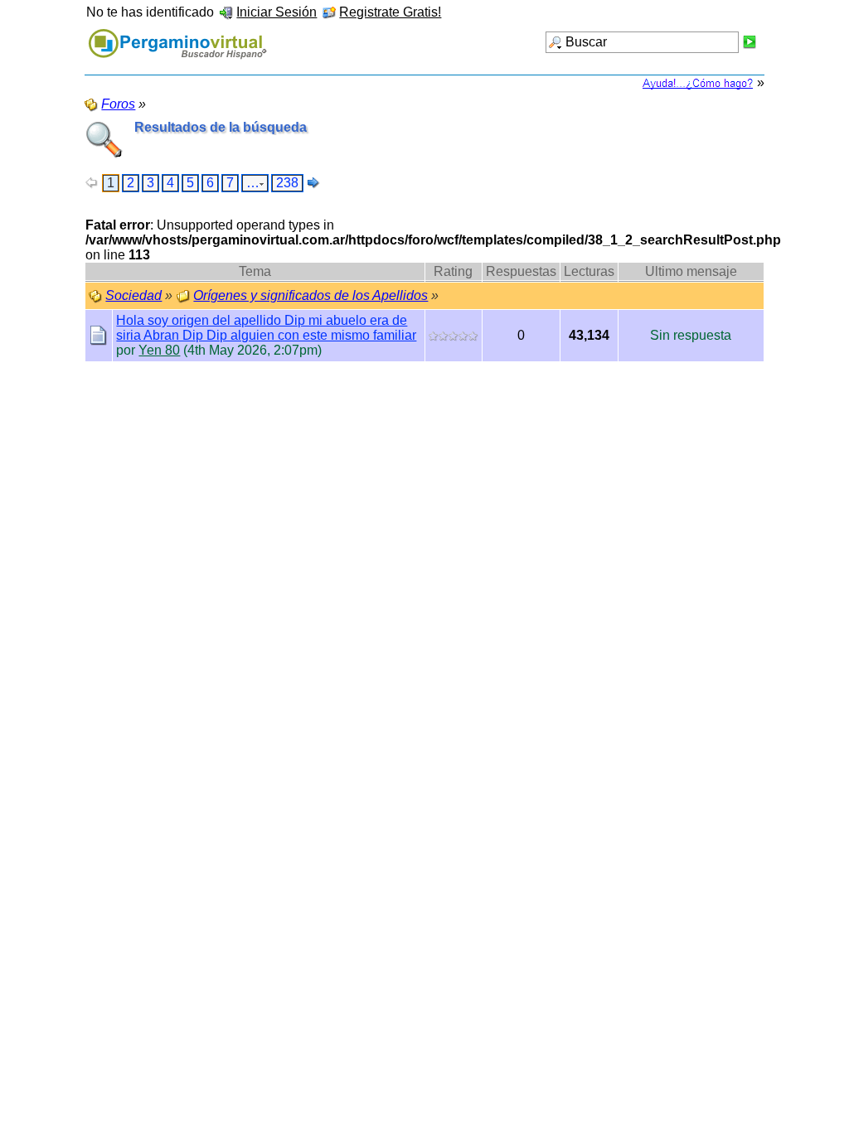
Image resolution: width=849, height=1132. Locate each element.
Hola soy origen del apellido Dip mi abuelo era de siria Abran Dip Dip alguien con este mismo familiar (266, 327)
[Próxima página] (313, 182)
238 (287, 183)
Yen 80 (159, 350)
